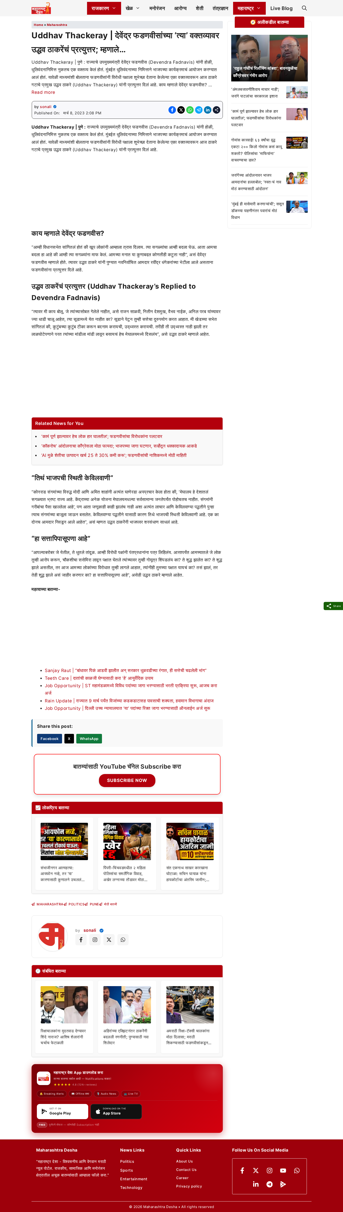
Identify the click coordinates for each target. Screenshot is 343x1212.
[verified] (55, 107)
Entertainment (133, 1179)
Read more (43, 92)
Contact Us (186, 1169)
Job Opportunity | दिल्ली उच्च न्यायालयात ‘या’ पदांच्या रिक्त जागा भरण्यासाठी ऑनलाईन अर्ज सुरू (127, 708)
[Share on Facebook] (172, 110)
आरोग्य (180, 8)
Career (182, 1178)
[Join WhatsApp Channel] (123, 939)
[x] (255, 1170)
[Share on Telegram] (199, 110)
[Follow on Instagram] (95, 939)
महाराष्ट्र (246, 8)
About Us (184, 1161)
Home (38, 25)
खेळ (129, 8)
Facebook (50, 738)
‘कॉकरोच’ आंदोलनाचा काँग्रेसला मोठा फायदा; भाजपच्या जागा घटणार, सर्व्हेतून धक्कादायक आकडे (119, 446)
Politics (127, 1161)
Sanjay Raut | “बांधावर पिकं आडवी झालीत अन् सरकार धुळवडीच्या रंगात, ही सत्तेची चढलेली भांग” (126, 670)
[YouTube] (283, 1170)
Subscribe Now (127, 780)
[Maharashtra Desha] (41, 8)
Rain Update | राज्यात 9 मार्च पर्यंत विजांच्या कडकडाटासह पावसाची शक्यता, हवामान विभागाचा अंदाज (129, 701)
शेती (199, 8)
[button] (304, 8)
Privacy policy (189, 1186)
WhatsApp (89, 738)
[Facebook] (242, 1170)
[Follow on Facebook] (81, 939)
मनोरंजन (157, 8)
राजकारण (100, 8)
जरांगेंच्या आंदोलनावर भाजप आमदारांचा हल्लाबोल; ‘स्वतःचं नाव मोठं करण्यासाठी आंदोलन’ (256, 182)
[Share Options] (216, 110)
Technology (131, 1187)
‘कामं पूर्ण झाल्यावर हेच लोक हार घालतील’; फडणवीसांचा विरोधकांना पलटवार (101, 436)
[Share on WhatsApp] (190, 110)
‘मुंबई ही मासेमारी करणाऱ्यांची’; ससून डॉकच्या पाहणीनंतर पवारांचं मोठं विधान (257, 211)
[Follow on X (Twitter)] (109, 939)
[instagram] (269, 1170)
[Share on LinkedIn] (207, 110)
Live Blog (281, 8)
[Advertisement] (127, 193)
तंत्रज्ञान (220, 8)
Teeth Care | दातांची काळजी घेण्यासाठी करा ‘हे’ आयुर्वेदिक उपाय (99, 678)
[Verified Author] (101, 931)
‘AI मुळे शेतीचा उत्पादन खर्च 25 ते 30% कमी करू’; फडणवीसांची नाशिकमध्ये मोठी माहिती (114, 455)
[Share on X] (181, 110)
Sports (126, 1170)
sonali (45, 106)
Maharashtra (57, 25)
